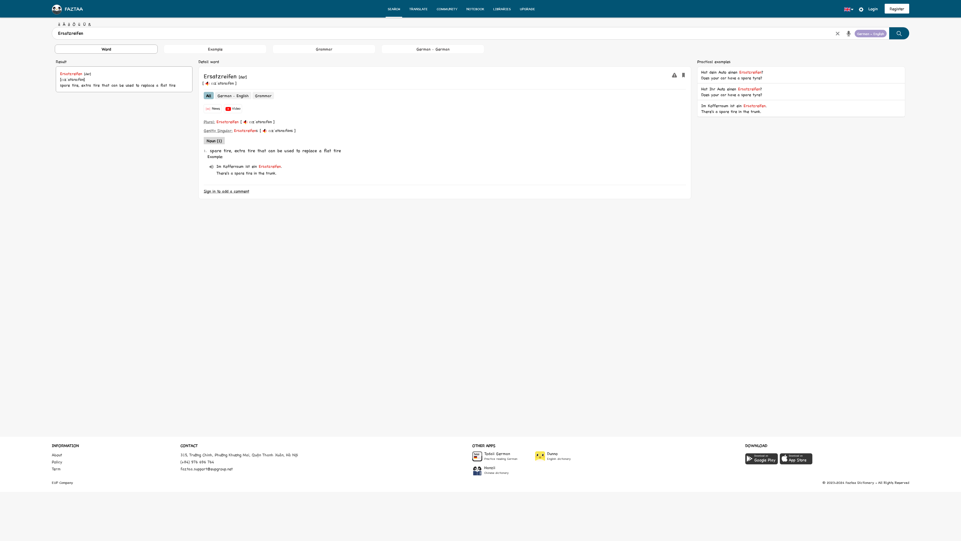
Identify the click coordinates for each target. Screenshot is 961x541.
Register (897, 9)
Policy (57, 462)
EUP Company (62, 482)
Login (873, 9)
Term (56, 469)
